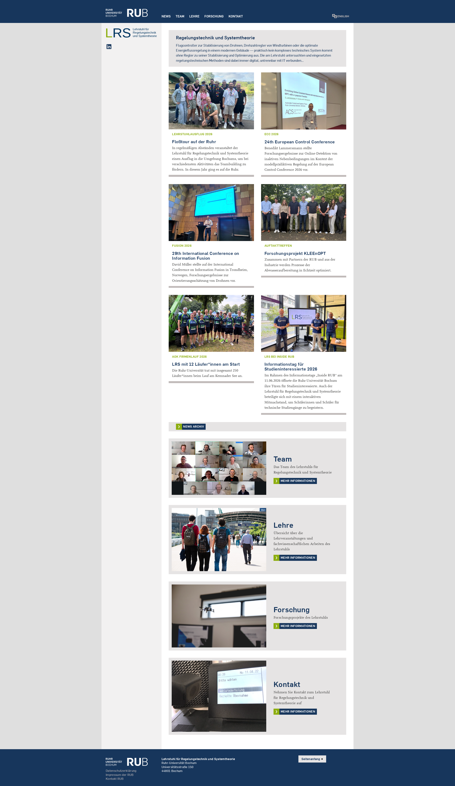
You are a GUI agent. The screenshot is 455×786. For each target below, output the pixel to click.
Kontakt (236, 16)
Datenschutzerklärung (121, 770)
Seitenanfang (311, 759)
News (166, 16)
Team (180, 16)
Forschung (214, 16)
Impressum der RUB (120, 775)
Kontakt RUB (115, 778)
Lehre (194, 16)
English (343, 16)
